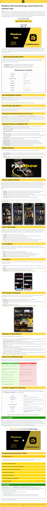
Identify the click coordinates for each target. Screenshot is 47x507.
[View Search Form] (46, 1)
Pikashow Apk (41, 59)
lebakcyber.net (27, 87)
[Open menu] (1, 1)
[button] (23, 440)
